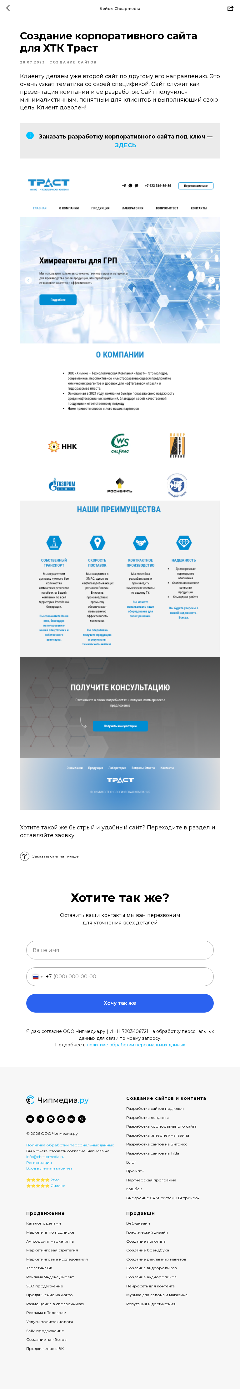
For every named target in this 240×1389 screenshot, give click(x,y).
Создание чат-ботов (46, 1339)
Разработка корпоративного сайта (161, 1126)
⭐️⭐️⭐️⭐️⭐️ (38, 1179)
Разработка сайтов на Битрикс (156, 1144)
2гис (55, 1179)
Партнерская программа (151, 1180)
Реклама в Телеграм (46, 1312)
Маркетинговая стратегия (52, 1250)
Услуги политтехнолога (49, 1321)
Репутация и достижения (151, 1303)
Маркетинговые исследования (57, 1259)
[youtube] (30, 1119)
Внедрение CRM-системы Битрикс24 (162, 1197)
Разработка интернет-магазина (157, 1135)
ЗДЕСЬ (125, 145)
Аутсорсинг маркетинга (50, 1241)
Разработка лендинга (147, 1117)
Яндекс (58, 1185)
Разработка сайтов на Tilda (152, 1153)
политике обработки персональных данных (136, 1045)
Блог (131, 1162)
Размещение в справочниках (55, 1303)
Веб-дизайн (138, 1223)
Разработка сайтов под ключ (155, 1108)
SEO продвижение (44, 1286)
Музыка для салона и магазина (157, 1294)
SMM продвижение (45, 1330)
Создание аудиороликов (151, 1277)
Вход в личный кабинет (49, 1168)
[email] (71, 1119)
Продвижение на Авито (49, 1294)
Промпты (135, 1171)
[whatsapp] (51, 1119)
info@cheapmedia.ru (45, 1156)
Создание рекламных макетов (156, 1259)
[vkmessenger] (61, 1119)
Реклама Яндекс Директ (50, 1277)
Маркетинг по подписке (50, 1232)
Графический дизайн (147, 1232)
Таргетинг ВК (39, 1268)
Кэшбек (134, 1188)
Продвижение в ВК (45, 1348)
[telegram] (40, 1119)
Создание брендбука (147, 1250)
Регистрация (39, 1162)
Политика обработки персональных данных (70, 1145)
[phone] (82, 1119)
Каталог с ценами (43, 1223)
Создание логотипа (146, 1241)
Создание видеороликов (151, 1268)
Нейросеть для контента (150, 1286)
